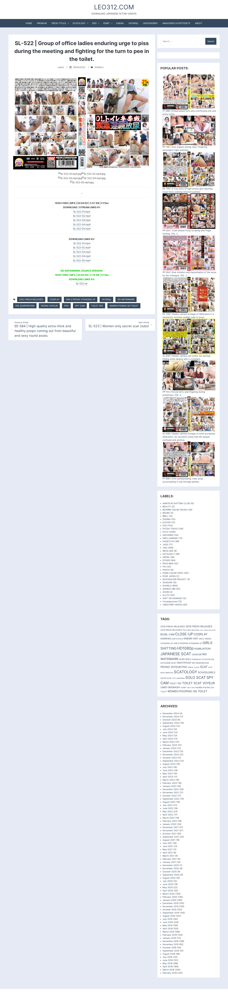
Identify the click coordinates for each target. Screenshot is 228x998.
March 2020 (169, 893)
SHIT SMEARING (178, 678)
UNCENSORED (150, 23)
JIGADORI (197, 654)
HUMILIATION (202, 648)
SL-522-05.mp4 (82, 228)
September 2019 (171, 912)
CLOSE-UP (184, 634)
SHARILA (99, 67)
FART (195, 638)
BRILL (165, 516)
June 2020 (168, 884)
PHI (164, 566)
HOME (29, 23)
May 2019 (167, 925)
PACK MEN (168, 563)
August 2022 (169, 802)
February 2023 (170, 783)
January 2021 (169, 862)
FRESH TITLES (59, 23)
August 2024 (169, 726)
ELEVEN (167, 522)
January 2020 (169, 900)
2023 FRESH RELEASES (208, 630)
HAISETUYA (168, 541)
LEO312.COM (114, 7)
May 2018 (167, 963)
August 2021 (169, 840)
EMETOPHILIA (177, 639)
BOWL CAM (167, 634)
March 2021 (168, 855)
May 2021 (167, 849)
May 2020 (168, 887)
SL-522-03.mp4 (82, 220)
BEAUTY (167, 506)
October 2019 (169, 909)
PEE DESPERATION (24, 305)
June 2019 (168, 922)
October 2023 (170, 757)
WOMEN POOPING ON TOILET (187, 691)
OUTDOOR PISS (207, 659)
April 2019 (168, 928)
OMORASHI (196, 659)
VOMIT (106, 23)
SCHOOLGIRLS (206, 672)
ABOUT (198, 23)
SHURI (166, 592)
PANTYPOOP (184, 662)
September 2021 (171, 836)
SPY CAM (80, 305)
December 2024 (171, 713)
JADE (165, 544)
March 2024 (169, 742)
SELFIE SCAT (166, 678)
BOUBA (166, 513)
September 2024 (171, 723)
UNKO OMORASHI (170, 687)
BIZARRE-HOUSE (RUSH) (175, 509)
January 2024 (169, 748)
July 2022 (168, 805)
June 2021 (168, 846)
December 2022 (171, 789)
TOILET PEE (97, 305)
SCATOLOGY (79, 23)
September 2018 (171, 950)
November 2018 (171, 944)
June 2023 (168, 770)
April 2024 (168, 738)
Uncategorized (170, 601)
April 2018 (168, 966)
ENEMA (120, 23)
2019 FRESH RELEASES (199, 626)
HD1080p (133, 23)
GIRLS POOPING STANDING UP (188, 643)
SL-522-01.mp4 (81, 211)
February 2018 (170, 973)
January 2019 (169, 938)
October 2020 (170, 871)
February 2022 (170, 821)
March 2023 (169, 779)
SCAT (204, 667)
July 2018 (167, 957)
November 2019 (171, 906)
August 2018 (169, 954)
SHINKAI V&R (169, 588)
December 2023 (171, 751)
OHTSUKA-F (169, 554)
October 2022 (170, 795)
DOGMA (167, 519)
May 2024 (168, 735)
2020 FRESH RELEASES (171, 630)
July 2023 (168, 767)
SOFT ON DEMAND (172, 598)
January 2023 (169, 786)
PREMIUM (42, 23)
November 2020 (171, 868)
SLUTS (166, 595)
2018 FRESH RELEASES (172, 626)
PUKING (196, 667)
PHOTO (166, 569)
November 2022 (171, 792)
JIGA (165, 547)
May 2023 (168, 773)
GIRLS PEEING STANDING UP (80, 299)
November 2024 (171, 716)
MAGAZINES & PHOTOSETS (176, 23)
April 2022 (168, 814)
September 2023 (171, 761)
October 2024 (170, 719)
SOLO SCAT (195, 677)
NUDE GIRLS (185, 659)
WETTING (191, 688)
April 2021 (168, 852)
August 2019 (169, 916)
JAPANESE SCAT (175, 654)
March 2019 (168, 931)
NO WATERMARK (126, 299)
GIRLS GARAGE (170, 538)
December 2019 (170, 903)
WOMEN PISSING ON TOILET (124, 305)
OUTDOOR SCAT (168, 663)
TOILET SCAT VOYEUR (198, 683)
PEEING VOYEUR (49, 305)
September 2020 (171, 874)
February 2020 (170, 897)
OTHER (166, 560)
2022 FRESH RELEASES (31, 299)
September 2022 (171, 798)
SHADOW (167, 582)
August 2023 (169, 764)
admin (61, 67)
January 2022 (169, 824)
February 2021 (170, 859)
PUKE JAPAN (169, 576)
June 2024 (168, 732)
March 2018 (168, 969)
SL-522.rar (82, 283)
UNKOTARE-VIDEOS (172, 604)
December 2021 (170, 827)
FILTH (165, 532)
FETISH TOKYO (170, 528)
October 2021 (169, 833)
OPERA (166, 557)
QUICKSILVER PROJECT (174, 579)
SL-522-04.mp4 (82, 224)
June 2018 (168, 960)
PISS (94, 23)
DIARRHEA (165, 638)
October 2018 (169, 947)
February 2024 (170, 745)
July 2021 (167, 843)
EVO (165, 525)
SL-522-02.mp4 (82, 215)
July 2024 (168, 729)
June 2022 (168, 808)
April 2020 (168, 890)
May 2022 (168, 811)
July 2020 (168, 881)
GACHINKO (168, 535)
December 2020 (171, 865)
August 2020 (169, 878)
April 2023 (168, 776)
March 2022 (169, 817)
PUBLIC (190, 667)
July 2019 (167, 919)
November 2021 (171, 830)
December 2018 (170, 941)
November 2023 (171, 754)
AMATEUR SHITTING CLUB (176, 503)
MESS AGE (168, 550)
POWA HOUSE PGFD (173, 573)
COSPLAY (55, 299)
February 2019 (170, 935)
